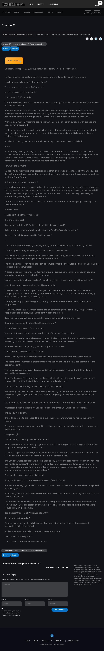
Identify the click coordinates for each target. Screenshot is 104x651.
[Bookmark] (96, 38)
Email (26, 599)
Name (4, 599)
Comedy (17, 12)
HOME (31, 4)
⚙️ (14, 61)
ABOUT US (40, 4)
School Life (38, 12)
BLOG (36, 641)
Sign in (88, 12)
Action (50, 12)
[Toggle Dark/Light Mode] (100, 38)
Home (5, 34)
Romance (6, 12)
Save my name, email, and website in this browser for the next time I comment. (11, 613)
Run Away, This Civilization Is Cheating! (21, 34)
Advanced (98, 6)
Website (51, 599)
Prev (6, 48)
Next (14, 48)
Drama (27, 12)
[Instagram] (52, 635)
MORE (59, 12)
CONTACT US (53, 4)
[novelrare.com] (13, 4)
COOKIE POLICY (73, 641)
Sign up (97, 12)
